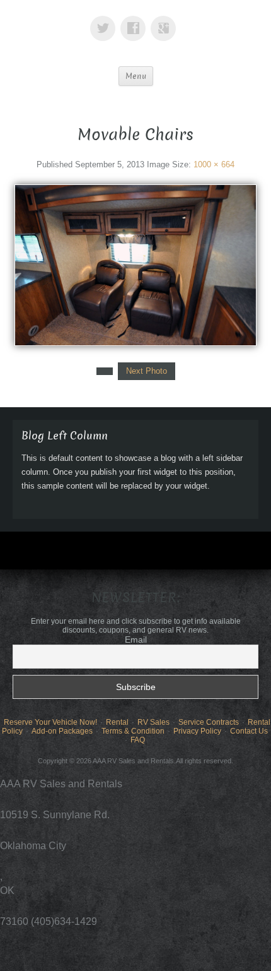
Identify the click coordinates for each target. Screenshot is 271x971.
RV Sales (153, 722)
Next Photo (146, 371)
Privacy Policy (197, 731)
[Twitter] (105, 19)
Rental (117, 722)
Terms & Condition (132, 731)
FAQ (137, 740)
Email (136, 639)
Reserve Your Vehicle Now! (50, 722)
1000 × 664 (213, 164)
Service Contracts (208, 722)
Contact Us (249, 731)
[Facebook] (135, 19)
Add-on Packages (62, 731)
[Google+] (166, 19)
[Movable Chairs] (135, 264)
